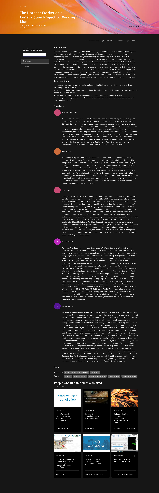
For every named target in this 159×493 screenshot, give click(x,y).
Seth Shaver (118, 429)
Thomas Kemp (90, 474)
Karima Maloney (68, 306)
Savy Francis (41, 26)
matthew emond (129, 429)
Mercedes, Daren (62, 429)
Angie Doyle (99, 474)
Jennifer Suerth (67, 242)
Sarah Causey (128, 474)
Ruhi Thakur (66, 190)
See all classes (60, 386)
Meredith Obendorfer (28, 26)
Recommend (134, 41)
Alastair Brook (61, 474)
